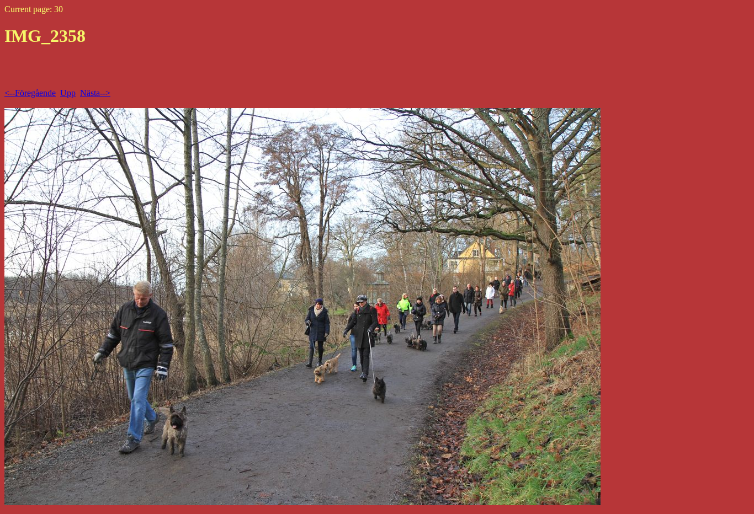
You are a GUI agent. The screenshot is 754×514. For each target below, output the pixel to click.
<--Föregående (30, 93)
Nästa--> (95, 93)
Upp (68, 93)
